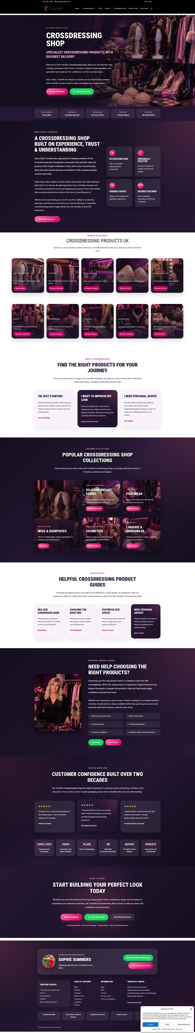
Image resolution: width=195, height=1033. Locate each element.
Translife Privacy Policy (168, 1029)
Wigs (76, 987)
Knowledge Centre (120, 8)
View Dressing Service (122, 917)
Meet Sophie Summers (48, 1002)
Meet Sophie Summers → (47, 219)
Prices (42, 993)
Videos (107, 8)
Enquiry (43, 999)
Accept (150, 1024)
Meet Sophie (113, 742)
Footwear (77, 993)
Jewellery (77, 1002)
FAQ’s (100, 8)
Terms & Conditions (108, 999)
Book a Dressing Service (140, 965)
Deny (167, 1024)
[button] (191, 1009)
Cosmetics (78, 999)
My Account (144, 8)
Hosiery (77, 1005)
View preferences (184, 1024)
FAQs (103, 990)
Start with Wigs (44, 418)
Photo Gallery (45, 996)
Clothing (77, 990)
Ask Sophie (128, 421)
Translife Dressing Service (50, 990)
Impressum (179, 1029)
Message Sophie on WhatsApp (138, 958)
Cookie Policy (156, 1029)
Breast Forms (79, 996)
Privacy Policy (106, 996)
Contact (104, 993)
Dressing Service (88, 8)
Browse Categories (57, 91)
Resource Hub (133, 8)
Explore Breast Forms (89, 422)
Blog (102, 987)
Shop (77, 8)
